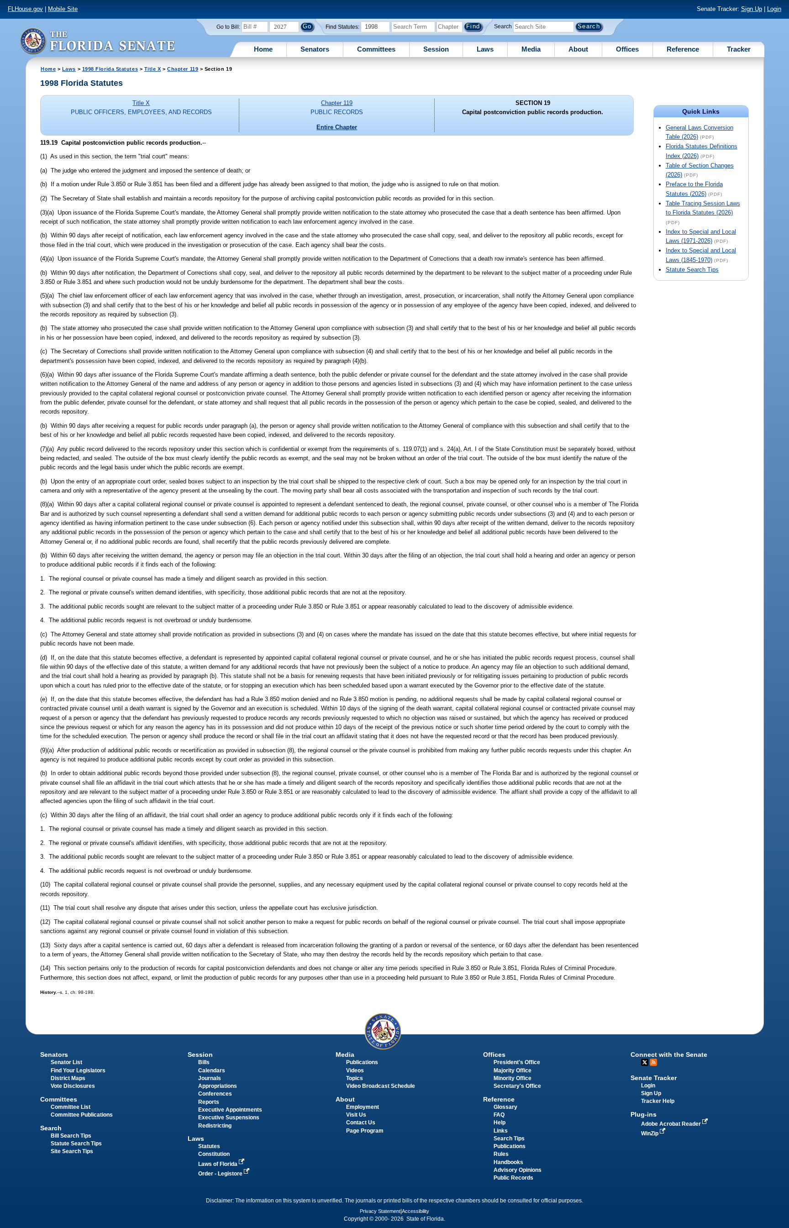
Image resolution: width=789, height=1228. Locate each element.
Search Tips (509, 1138)
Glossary (505, 1107)
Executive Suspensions (228, 1117)
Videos (355, 1070)
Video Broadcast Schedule (380, 1086)
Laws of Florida (218, 1164)
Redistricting (214, 1125)
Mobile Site (63, 8)
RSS (653, 1062)
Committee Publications (82, 1115)
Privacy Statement (380, 1211)
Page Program (365, 1131)
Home (263, 49)
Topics (354, 1078)
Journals (209, 1078)
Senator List (66, 1062)
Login (774, 8)
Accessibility (415, 1211)
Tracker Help (657, 1101)
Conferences (215, 1094)
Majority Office (512, 1070)
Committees (376, 49)
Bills (204, 1062)
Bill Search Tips (71, 1136)
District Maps (68, 1078)
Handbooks (508, 1162)
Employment (362, 1107)
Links (501, 1131)
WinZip (650, 1133)
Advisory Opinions (518, 1170)
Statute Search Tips (692, 269)
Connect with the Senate (669, 1054)
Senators (314, 49)
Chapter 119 (182, 69)
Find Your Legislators (78, 1070)
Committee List (70, 1107)
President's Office (517, 1062)
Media (531, 49)
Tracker (739, 49)
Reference (683, 49)
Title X (152, 69)
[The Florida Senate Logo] (97, 40)
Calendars (211, 1070)
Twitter (644, 1062)
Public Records (513, 1178)
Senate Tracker (654, 1077)
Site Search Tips (72, 1151)
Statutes (209, 1146)
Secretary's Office (517, 1086)
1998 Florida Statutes (110, 69)
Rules (501, 1154)
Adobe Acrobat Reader (671, 1124)
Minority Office (512, 1078)
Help (499, 1122)
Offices (627, 49)
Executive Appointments (230, 1110)
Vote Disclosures (73, 1086)
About (578, 49)
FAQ (499, 1115)
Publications (362, 1062)
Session (436, 49)
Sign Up (751, 8)
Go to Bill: (228, 27)
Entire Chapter (336, 127)
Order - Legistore (221, 1173)
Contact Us (360, 1122)
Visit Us (356, 1115)
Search (503, 26)
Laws (485, 49)
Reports (208, 1102)
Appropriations (217, 1086)
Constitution (214, 1154)
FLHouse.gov (25, 8)
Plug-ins (644, 1114)
